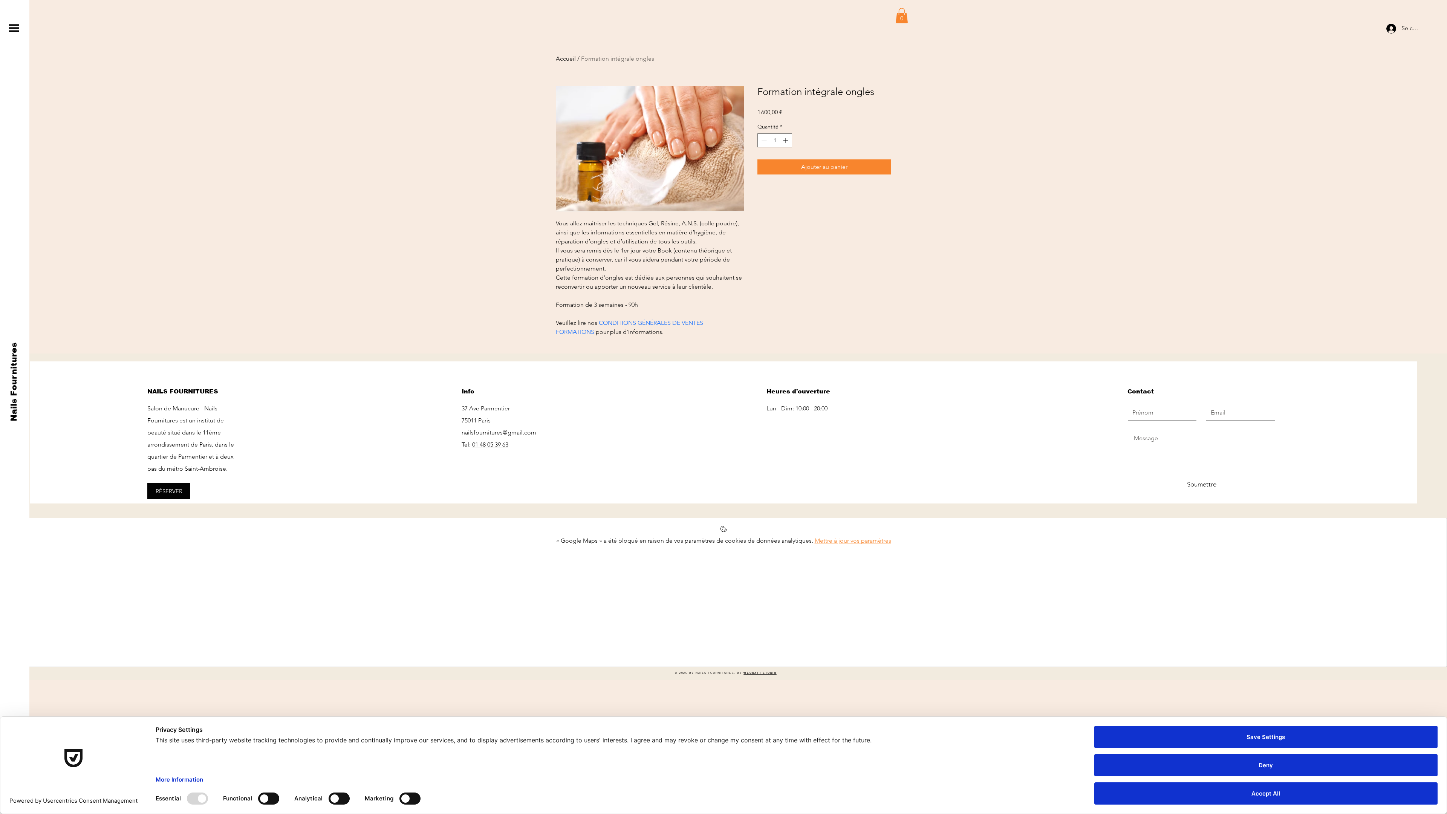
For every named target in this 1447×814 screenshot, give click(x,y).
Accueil (566, 58)
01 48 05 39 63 (490, 444)
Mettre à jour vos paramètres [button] (853, 540)
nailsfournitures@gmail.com (499, 432)
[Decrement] (763, 140)
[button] (14, 28)
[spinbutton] (775, 140)
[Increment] (786, 140)
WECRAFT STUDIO (760, 673)
